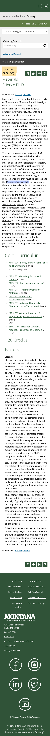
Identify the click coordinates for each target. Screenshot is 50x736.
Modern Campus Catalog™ (30, 732)
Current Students (15, 592)
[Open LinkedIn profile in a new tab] (16, 684)
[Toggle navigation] (40, 6)
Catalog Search (23, 94)
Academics (17, 16)
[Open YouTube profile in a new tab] (25, 704)
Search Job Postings (36, 603)
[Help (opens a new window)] (44, 73)
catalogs (14, 725)
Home (5, 16)
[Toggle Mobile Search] (46, 6)
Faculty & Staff (16, 597)
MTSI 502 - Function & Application (26, 283)
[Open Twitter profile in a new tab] (34, 684)
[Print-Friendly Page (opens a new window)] (39, 73)
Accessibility (9, 645)
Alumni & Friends (15, 586)
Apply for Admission (36, 586)
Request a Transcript (37, 597)
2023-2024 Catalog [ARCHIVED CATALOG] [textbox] (19, 31)
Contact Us (9, 636)
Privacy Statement (12, 650)
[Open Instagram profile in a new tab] (34, 664)
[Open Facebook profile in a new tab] (16, 664)
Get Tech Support (35, 592)
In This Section (32, 23)
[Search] (45, 45)
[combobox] (25, 31)
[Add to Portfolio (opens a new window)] (33, 73)
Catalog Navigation (14, 61)
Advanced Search (12, 54)
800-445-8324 (10, 632)
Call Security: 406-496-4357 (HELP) (19, 641)
